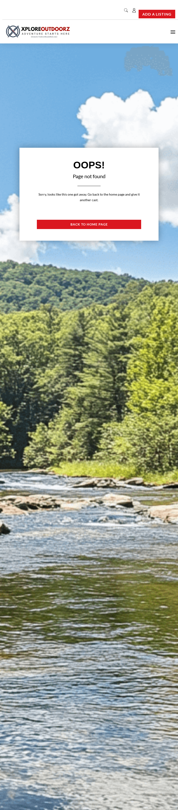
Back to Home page (89, 224)
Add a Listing (157, 14)
